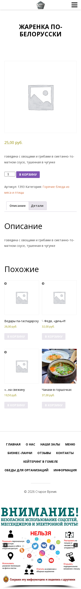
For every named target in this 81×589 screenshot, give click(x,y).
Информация (65, 470)
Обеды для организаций (26, 470)
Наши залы (50, 444)
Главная (13, 444)
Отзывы (44, 453)
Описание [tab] (18, 206)
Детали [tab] (37, 206)
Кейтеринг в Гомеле (40, 461)
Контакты (65, 453)
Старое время (41, 5)
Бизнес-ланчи (20, 453)
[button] (5, 545)
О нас (30, 444)
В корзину (28, 174)
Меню (70, 444)
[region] (40, 547)
